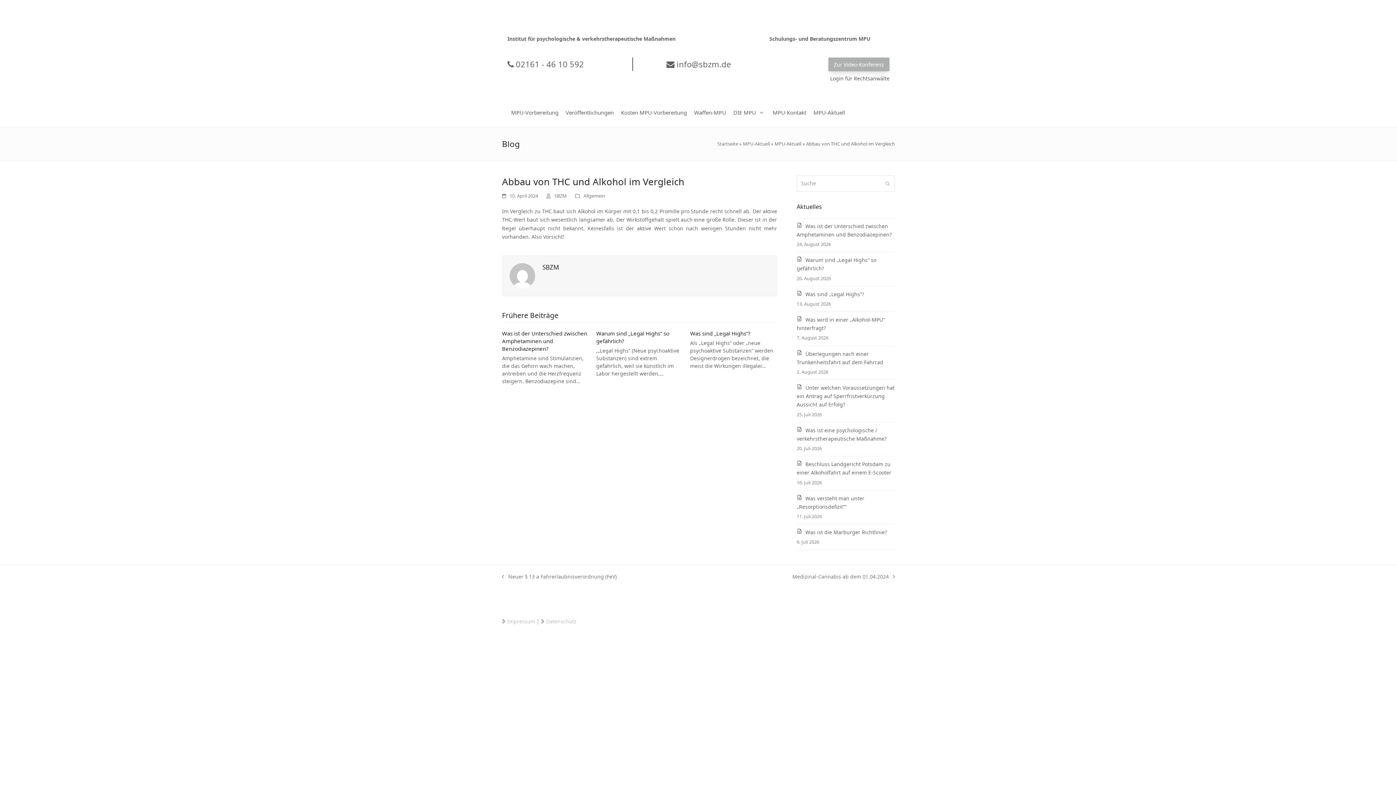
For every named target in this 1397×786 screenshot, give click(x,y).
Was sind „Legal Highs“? (720, 333)
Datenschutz (561, 621)
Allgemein (594, 195)
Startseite (727, 143)
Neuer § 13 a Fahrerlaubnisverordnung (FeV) (559, 577)
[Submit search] (887, 183)
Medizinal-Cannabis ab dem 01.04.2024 (840, 577)
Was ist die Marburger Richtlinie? (846, 532)
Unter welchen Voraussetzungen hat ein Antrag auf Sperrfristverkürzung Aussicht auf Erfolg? (846, 396)
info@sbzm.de (702, 64)
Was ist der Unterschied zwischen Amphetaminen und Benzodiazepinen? (544, 341)
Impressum (521, 621)
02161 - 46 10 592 (549, 64)
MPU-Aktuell (756, 143)
